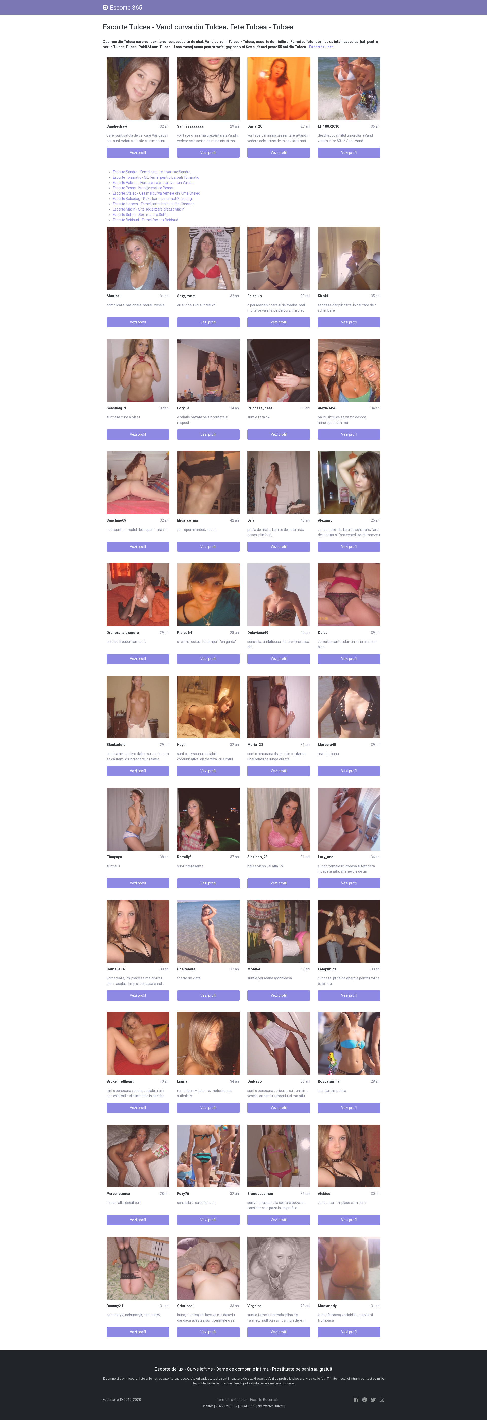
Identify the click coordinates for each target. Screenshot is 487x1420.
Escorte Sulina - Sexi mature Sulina (141, 215)
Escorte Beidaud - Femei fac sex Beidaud (145, 220)
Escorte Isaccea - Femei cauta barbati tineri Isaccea (154, 204)
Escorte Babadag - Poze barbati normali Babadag (152, 199)
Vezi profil (138, 153)
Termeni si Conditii (231, 1400)
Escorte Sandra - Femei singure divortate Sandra (151, 172)
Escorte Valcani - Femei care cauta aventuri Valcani (153, 183)
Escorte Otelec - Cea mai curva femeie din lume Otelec (156, 193)
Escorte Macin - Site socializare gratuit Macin (148, 209)
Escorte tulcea (321, 47)
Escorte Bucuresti (264, 1400)
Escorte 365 (126, 7)
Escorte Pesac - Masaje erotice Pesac (143, 188)
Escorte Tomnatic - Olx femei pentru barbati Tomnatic (156, 177)
